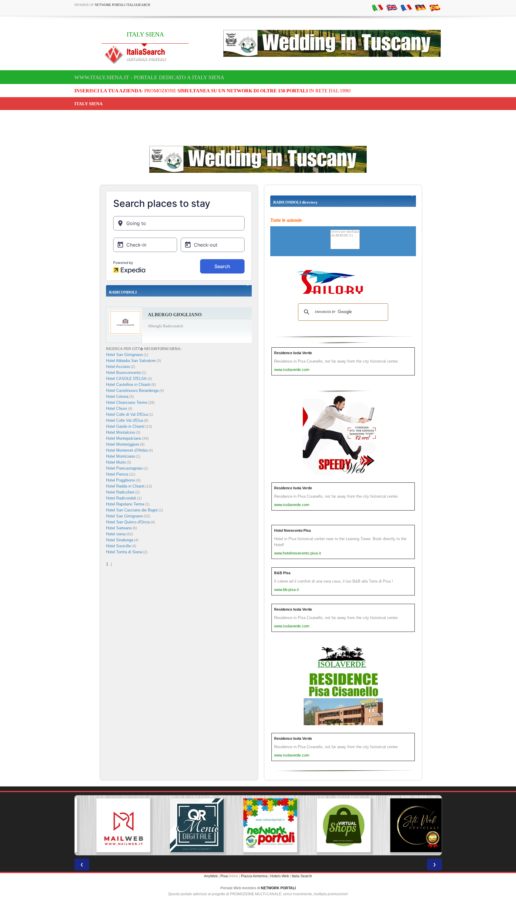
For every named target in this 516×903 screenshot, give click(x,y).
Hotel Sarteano (119, 528)
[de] (420, 7)
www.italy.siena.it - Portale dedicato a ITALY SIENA (149, 77)
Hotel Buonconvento (123, 372)
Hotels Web (279, 876)
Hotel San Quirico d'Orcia (128, 522)
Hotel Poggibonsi (120, 480)
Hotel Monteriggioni (122, 444)
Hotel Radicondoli (121, 498)
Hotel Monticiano (120, 456)
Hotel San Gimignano (124, 354)
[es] (435, 7)
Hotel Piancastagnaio (124, 468)
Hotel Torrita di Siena (124, 552)
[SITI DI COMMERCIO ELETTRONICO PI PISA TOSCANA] (331, 825)
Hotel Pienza (117, 474)
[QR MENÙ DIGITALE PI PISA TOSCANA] (184, 825)
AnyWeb (211, 876)
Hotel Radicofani (120, 492)
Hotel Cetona (117, 396)
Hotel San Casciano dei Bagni (132, 510)
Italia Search (302, 876)
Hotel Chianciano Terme (126, 402)
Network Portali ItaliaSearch (122, 5)
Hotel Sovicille (118, 546)
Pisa (224, 876)
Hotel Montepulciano (123, 438)
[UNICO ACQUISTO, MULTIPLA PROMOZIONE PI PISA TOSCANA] (258, 825)
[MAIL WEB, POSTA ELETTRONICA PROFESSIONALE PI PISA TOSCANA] (111, 825)
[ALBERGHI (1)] (345, 236)
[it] (377, 7)
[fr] (406, 7)
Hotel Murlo (116, 462)
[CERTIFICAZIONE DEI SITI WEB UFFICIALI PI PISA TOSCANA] (405, 825)
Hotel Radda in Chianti (125, 486)
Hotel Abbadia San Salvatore (131, 360)
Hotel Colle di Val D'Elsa (127, 414)
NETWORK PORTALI (278, 888)
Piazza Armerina (254, 876)
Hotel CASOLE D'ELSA (126, 378)
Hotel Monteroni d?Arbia (127, 450)
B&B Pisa (282, 573)
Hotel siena (115, 534)
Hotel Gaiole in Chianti (125, 426)
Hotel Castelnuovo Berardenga (132, 390)
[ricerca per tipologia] (345, 232)
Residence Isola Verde (293, 353)
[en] (392, 7)
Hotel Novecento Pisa (292, 530)
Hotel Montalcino (120, 432)
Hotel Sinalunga (119, 540)
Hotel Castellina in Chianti (128, 384)
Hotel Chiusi (116, 408)
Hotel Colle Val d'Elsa (124, 420)
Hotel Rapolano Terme (125, 504)
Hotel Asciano (118, 366)
